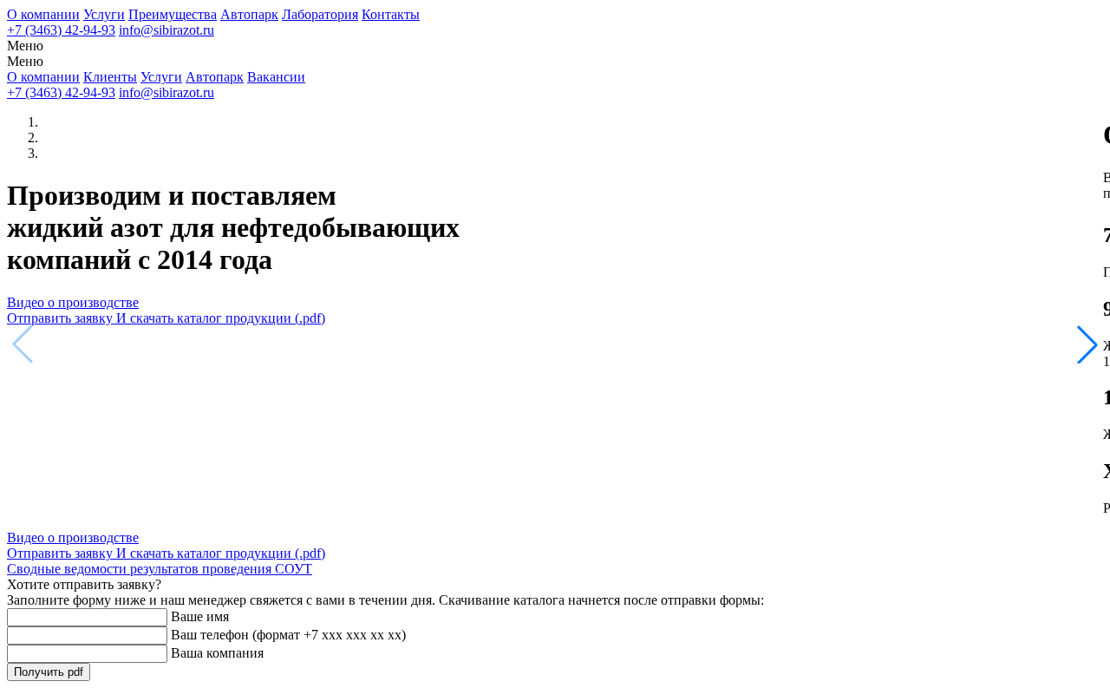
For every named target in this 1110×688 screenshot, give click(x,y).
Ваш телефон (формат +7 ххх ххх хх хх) (288, 634)
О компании (43, 14)
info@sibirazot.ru (166, 30)
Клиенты (110, 76)
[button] (1087, 344)
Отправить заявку (166, 318)
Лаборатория (320, 14)
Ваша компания (217, 652)
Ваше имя (200, 616)
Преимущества (172, 14)
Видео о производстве (73, 302)
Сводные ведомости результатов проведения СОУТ (159, 568)
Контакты (391, 14)
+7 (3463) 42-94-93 (61, 30)
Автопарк (249, 14)
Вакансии (276, 76)
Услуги (104, 14)
